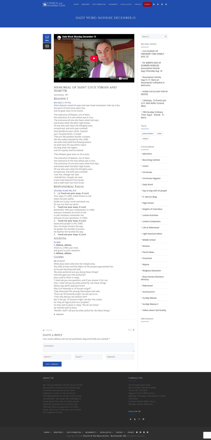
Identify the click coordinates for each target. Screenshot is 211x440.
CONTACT (138, 4)
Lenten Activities (150, 215)
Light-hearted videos (152, 233)
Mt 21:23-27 (59, 261)
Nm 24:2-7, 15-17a (62, 102)
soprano (145, 138)
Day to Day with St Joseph (154, 190)
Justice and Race (147, 134)
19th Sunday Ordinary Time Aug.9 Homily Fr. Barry (152, 115)
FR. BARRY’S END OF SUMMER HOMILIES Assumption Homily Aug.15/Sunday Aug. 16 (151, 66)
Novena (146, 246)
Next (130, 330)
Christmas (147, 172)
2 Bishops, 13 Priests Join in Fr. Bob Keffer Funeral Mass (153, 103)
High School (148, 203)
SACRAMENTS (113, 4)
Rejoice (145, 264)
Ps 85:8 (57, 242)
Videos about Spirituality (154, 310)
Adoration (147, 153)
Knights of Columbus (152, 209)
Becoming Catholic (151, 160)
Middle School (149, 240)
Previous (49, 330)
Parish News (148, 252)
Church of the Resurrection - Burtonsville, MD (104, 436)
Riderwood (147, 285)
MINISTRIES (85, 4)
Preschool (147, 258)
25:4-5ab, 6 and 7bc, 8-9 (65, 190)
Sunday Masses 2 (150, 304)
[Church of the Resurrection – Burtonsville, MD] (54, 4)
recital (159, 134)
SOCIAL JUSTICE (126, 4)
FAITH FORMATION (99, 4)
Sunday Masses (149, 298)
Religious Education (151, 270)
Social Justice (148, 291)
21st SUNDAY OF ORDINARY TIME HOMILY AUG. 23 (152, 54)
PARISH (76, 4)
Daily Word (60, 314)
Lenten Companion (151, 221)
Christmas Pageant (151, 178)
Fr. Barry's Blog (149, 196)
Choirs (145, 166)
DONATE (147, 4)
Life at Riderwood (150, 227)
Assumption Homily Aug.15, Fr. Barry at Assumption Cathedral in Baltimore (153, 81)
